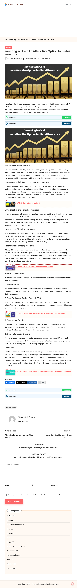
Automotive (11, 516)
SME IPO (10, 560)
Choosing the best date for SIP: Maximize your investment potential (40, 313)
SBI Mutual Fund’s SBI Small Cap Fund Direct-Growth (34, 267)
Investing (13, 40)
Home (6, 40)
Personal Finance (13, 555)
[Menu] (67, 4)
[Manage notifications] (72, 583)
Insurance (11, 529)
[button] (23, 421)
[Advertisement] (38, 23)
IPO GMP (10, 542)
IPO (8, 538)
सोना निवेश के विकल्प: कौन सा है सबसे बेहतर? (27, 203)
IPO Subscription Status (16, 546)
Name (7, 485)
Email (31, 485)
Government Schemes (15, 525)
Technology (11, 568)
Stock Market (12, 564)
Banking (10, 520)
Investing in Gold (11, 407)
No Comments (46, 59)
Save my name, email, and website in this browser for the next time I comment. (34, 495)
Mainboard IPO (13, 551)
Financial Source (27, 417)
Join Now (67, 117)
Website (54, 485)
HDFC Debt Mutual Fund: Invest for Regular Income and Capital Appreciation (43, 371)
